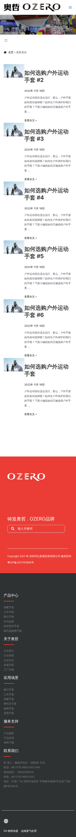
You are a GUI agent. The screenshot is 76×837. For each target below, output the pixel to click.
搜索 (36, 536)
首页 (10, 52)
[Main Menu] (70, 7)
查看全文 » (30, 120)
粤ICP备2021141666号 (20, 562)
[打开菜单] (6, 40)
